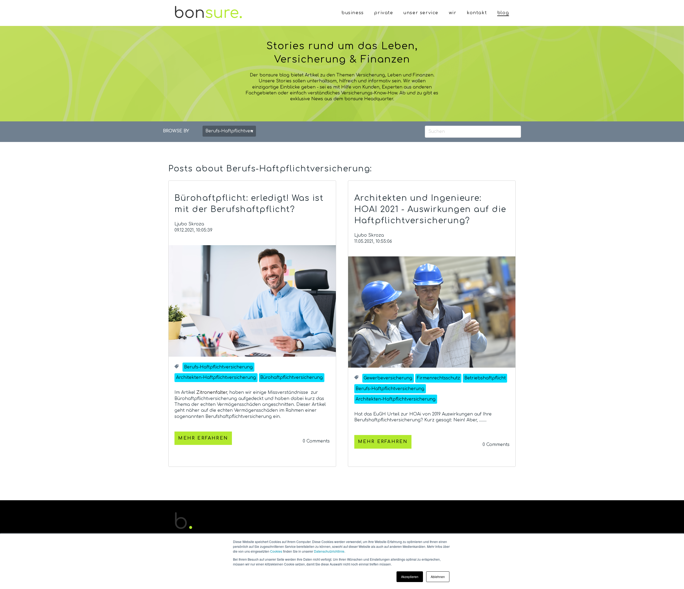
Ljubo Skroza (189, 224)
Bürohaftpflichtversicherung (291, 377)
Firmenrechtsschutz (438, 378)
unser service (420, 12)
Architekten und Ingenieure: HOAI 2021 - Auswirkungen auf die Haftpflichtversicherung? (430, 209)
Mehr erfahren (203, 438)
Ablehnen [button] (438, 576)
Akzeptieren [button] (409, 576)
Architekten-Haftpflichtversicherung (216, 377)
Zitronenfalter (211, 392)
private (383, 12)
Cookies (276, 551)
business (352, 12)
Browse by (176, 131)
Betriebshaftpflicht (485, 378)
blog (503, 12)
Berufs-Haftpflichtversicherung (218, 367)
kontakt (477, 12)
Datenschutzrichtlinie (329, 551)
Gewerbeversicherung (388, 378)
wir (453, 12)
